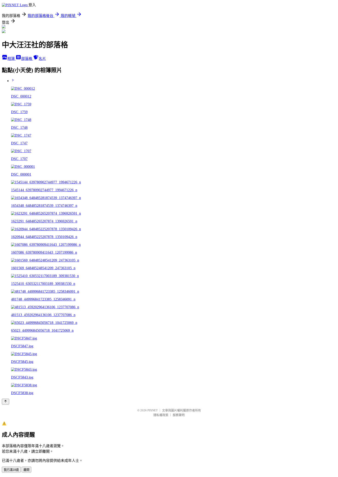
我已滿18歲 (11, 469)
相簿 (11, 59)
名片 (42, 59)
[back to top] (5, 401)
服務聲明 (179, 415)
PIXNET (152, 410)
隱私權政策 (160, 415)
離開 (26, 469)
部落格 (27, 59)
